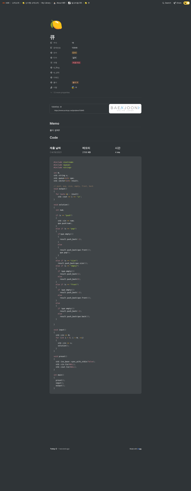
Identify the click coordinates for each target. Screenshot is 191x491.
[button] (6, 3)
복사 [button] (138, 159)
